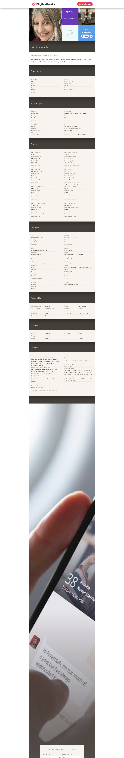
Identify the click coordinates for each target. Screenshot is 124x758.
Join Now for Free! (85, 4)
